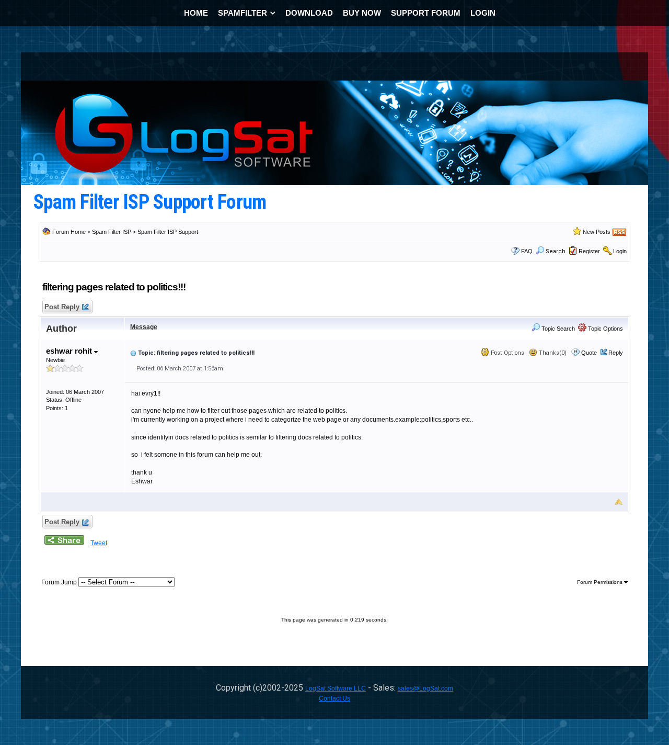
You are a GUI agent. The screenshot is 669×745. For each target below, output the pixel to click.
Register (589, 251)
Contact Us (334, 698)
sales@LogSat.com (425, 688)
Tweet (98, 543)
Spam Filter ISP (111, 232)
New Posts (596, 232)
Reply (615, 352)
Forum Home (69, 232)
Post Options (506, 352)
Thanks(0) (552, 352)
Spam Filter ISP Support (167, 232)
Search (556, 251)
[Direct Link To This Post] (133, 352)
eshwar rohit (70, 350)
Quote (589, 352)
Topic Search (557, 328)
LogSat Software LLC (335, 688)
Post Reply (62, 307)
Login (620, 251)
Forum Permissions (600, 582)
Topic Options (604, 328)
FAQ (527, 251)
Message (143, 327)
